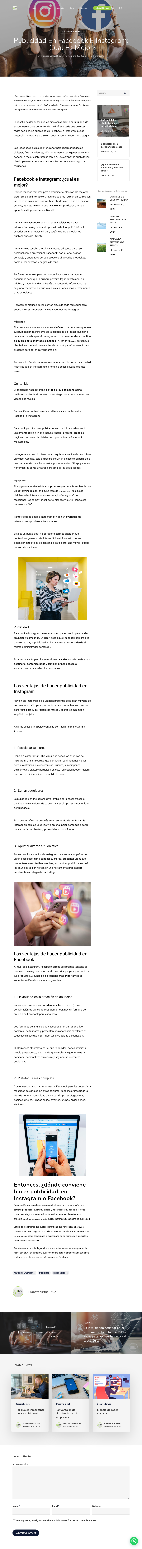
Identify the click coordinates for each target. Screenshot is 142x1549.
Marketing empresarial (24, 1273)
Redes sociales (60, 1273)
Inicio (33, 8)
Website (96, 1506)
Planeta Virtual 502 (51, 55)
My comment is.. (21, 1464)
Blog (71, 8)
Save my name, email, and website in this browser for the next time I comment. (56, 1520)
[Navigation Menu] (128, 8)
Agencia (60, 8)
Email (55, 1506)
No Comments (96, 55)
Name (16, 1506)
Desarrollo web (71, 31)
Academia (46, 8)
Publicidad (44, 1273)
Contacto (83, 8)
